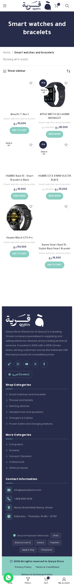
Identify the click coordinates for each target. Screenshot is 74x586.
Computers (16, 444)
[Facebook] (44, 364)
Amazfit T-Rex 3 (19, 114)
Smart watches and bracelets (19, 119)
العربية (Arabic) (20, 374)
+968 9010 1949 (23, 499)
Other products (18, 468)
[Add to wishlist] (31, 83)
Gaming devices (19, 406)
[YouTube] (26, 364)
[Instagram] (17, 364)
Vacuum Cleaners (20, 456)
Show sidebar (17, 71)
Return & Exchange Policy (36, 574)
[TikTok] (9, 364)
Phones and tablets (21, 400)
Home (7, 53)
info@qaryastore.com (27, 490)
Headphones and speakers (26, 412)
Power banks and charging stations (31, 424)
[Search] (67, 6)
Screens (14, 450)
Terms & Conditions (47, 567)
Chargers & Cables (21, 418)
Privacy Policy (23, 567)
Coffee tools (16, 462)
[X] (35, 364)
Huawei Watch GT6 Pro (19, 238)
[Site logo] (36, 5)
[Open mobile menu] (5, 6)
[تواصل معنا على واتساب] (8, 578)
